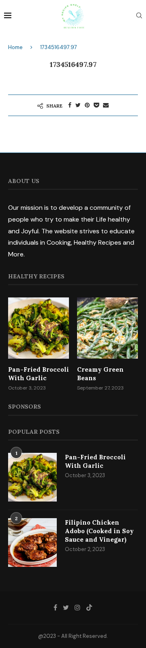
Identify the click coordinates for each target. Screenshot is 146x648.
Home (15, 47)
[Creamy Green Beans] (107, 327)
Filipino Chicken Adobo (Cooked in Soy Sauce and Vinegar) (99, 531)
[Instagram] (77, 607)
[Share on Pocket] (96, 105)
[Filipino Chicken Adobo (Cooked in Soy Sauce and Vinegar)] (32, 542)
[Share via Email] (106, 105)
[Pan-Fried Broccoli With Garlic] (38, 327)
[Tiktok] (89, 607)
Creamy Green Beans (100, 374)
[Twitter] (66, 607)
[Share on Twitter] (78, 105)
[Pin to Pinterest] (87, 105)
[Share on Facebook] (69, 105)
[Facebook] (55, 607)
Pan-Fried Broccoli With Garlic (38, 374)
